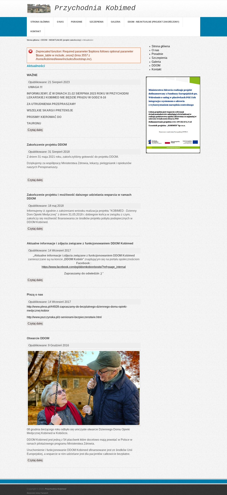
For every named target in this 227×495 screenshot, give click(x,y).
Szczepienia (97, 22)
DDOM (156, 65)
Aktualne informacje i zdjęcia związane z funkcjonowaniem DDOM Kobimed (80, 243)
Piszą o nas (35, 294)
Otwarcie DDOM (38, 338)
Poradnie (76, 22)
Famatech (44, 493)
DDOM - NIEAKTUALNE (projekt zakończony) (153, 22)
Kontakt (36, 31)
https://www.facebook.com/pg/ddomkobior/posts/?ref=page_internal (84, 266)
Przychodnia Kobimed (55, 489)
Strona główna (40, 22)
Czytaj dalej (35, 129)
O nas (60, 22)
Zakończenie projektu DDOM (47, 144)
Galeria (115, 22)
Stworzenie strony (34, 493)
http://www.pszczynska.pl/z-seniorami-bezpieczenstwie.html (64, 317)
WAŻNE (32, 75)
